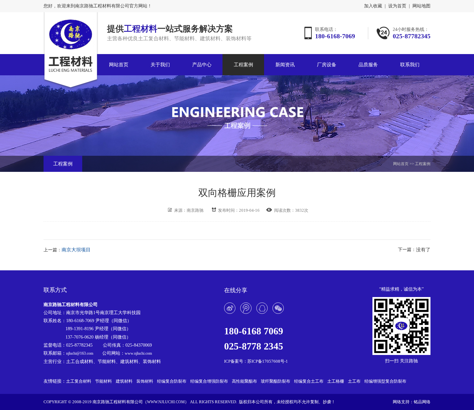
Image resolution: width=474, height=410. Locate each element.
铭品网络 (422, 401)
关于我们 (160, 64)
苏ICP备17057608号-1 (267, 361)
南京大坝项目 (76, 249)
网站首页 (118, 64)
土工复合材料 (78, 381)
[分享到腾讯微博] (246, 308)
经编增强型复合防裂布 (385, 381)
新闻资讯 (285, 64)
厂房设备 (326, 64)
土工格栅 (335, 381)
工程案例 (243, 64)
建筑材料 (124, 381)
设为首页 (397, 6)
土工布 (354, 381)
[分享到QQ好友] (262, 308)
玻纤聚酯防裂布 (275, 381)
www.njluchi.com (138, 353)
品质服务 (368, 64)
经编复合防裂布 (171, 381)
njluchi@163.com (79, 353)
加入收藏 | (375, 6)
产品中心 (202, 64)
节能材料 (103, 381)
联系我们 (410, 64)
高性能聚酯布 (244, 381)
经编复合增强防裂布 (209, 381)
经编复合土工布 (308, 381)
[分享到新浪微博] (229, 308)
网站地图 (421, 6)
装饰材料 (144, 381)
